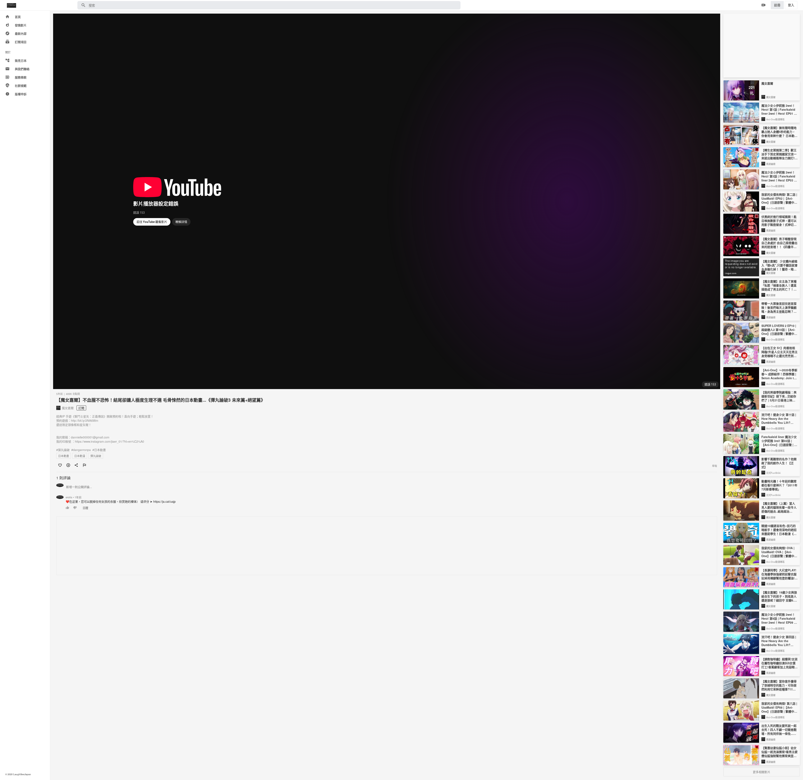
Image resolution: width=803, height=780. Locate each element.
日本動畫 (63, 456)
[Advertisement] (181, 546)
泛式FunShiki (773, 472)
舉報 (714, 466)
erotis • (74, 497)
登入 (791, 5)
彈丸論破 (95, 456)
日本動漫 (79, 456)
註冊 (777, 5)
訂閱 (81, 408)
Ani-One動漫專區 (775, 119)
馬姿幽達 (770, 164)
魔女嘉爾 (770, 97)
